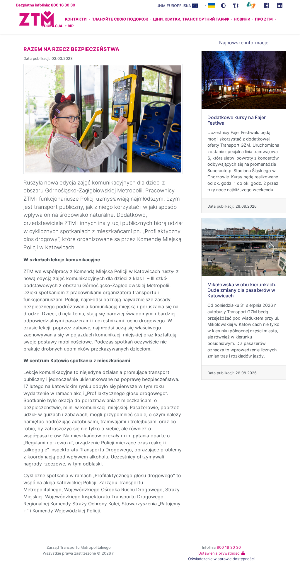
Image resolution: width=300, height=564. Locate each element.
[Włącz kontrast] (223, 5)
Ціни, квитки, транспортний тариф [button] (191, 19)
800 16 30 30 (229, 547)
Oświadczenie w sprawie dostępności (221, 559)
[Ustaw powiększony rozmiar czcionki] (235, 5)
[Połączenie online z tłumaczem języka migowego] (251, 4)
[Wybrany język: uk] (210, 5)
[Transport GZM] (266, 5)
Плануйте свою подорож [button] (120, 19)
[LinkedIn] (279, 5)
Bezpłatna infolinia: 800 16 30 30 (45, 5)
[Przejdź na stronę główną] (25, 22)
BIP (71, 26)
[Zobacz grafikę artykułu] (103, 118)
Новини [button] (242, 19)
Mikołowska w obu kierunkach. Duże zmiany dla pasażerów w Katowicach (242, 290)
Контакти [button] (76, 19)
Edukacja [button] (53, 26)
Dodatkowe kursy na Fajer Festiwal (236, 120)
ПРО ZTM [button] (264, 19)
